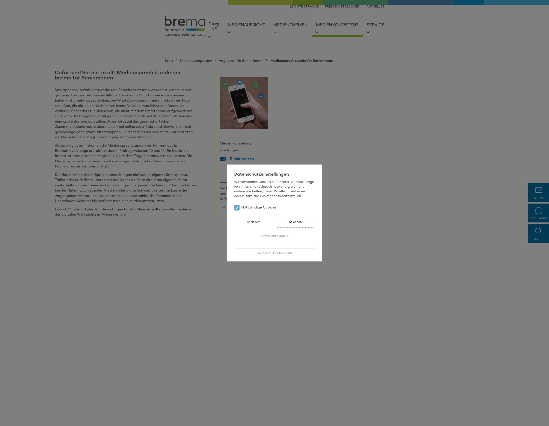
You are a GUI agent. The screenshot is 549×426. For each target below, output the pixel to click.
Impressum (263, 253)
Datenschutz (284, 253)
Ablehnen (295, 222)
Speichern (254, 222)
